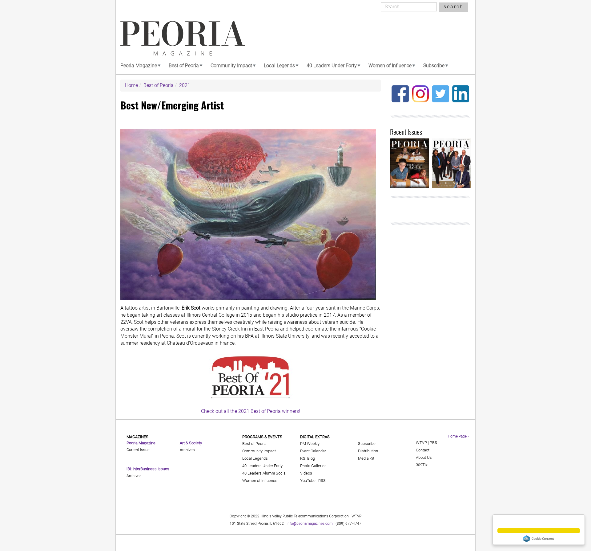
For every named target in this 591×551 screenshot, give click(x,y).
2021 (184, 85)
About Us (424, 457)
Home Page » (458, 436)
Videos (306, 473)
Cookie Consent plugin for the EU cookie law (538, 538)
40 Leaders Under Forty (332, 65)
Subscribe (433, 65)
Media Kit (366, 458)
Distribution (368, 451)
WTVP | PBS (426, 442)
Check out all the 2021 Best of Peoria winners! (250, 411)
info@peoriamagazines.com (310, 523)
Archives (134, 475)
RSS (322, 480)
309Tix (422, 465)
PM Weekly (310, 443)
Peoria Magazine (138, 65)
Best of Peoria (184, 65)
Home (131, 85)
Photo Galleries (313, 465)
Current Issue (138, 449)
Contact (422, 450)
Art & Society (191, 443)
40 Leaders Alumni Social (264, 473)
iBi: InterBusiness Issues (148, 469)
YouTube (308, 480)
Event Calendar (313, 451)
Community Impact (231, 65)
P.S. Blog (307, 458)
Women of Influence (390, 65)
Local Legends (279, 65)
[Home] (182, 38)
